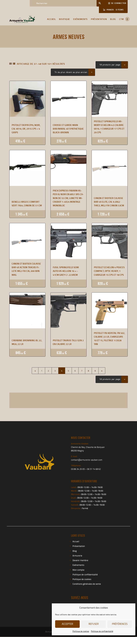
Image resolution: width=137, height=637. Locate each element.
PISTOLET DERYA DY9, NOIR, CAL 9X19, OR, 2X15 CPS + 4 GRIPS (26, 128)
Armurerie (77, 555)
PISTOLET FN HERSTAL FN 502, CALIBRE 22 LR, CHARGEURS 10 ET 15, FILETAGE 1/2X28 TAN (109, 338)
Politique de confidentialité (102, 631)
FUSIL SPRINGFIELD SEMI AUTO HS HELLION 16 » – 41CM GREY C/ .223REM (66, 271)
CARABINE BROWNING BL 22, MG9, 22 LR (27, 342)
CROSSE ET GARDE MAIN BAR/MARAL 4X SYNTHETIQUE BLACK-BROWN (68, 128)
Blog (75, 550)
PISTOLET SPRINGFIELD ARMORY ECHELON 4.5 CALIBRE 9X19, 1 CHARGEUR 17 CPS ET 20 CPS (109, 127)
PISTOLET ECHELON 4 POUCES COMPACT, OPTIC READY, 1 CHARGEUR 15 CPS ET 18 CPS (109, 271)
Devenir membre (80, 560)
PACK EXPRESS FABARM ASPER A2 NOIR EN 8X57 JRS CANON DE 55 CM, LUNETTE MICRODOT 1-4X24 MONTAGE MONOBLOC (68, 198)
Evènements (78, 564)
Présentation (79, 546)
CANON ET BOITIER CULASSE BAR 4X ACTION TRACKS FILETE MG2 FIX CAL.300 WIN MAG (26, 269)
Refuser (94, 624)
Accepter (67, 624)
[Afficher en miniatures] (10, 63)
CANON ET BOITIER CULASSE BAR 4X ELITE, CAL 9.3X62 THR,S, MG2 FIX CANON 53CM (109, 201)
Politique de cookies (81, 631)
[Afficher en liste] (14, 63)
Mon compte (78, 569)
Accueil (76, 541)
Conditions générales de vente (87, 583)
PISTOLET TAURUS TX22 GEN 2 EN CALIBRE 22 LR (68, 342)
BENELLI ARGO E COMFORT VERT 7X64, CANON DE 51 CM (27, 203)
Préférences (119, 624)
